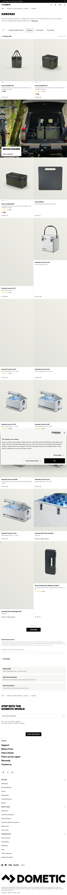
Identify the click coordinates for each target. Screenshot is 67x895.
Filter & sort (7, 36)
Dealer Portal (10, 826)
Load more (33, 629)
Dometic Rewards (6, 787)
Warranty (5, 760)
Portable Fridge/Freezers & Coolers (17, 8)
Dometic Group (11, 838)
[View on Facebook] (8, 772)
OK (55, 460)
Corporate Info (6, 834)
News (8, 849)
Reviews (3, 803)
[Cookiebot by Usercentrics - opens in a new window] (53, 433)
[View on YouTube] (12, 772)
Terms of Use (4, 830)
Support (5, 745)
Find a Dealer (7, 753)
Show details (58, 455)
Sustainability (5, 842)
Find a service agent (10, 756)
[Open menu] (65, 5)
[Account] (55, 5)
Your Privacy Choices (32, 460)
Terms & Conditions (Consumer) (10, 822)
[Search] (51, 5)
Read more (34, 21)
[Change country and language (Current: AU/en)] (65, 1)
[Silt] (3, 91)
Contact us (6, 764)
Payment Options (11, 818)
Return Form (7, 749)
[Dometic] (6, 4)
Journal (3, 791)
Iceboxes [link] (33, 8)
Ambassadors (5, 795)
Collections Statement (7, 814)
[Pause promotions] (2, 1)
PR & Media (10, 845)
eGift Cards (4, 783)
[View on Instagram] (3, 772)
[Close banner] (64, 433)
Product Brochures (12, 799)
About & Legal (5, 807)
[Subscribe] (64, 716)
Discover (4, 779)
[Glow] (2, 91)
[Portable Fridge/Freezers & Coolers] (3, 30)
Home (2, 8)
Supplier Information (7, 857)
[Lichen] (4, 91)
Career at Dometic (12, 853)
